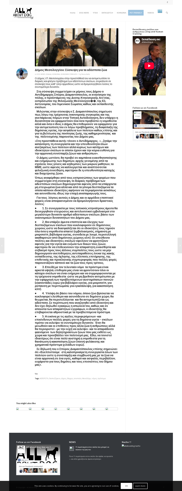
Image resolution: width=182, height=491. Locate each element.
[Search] (167, 12)
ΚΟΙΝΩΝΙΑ (56, 74)
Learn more (140, 486)
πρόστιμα (102, 378)
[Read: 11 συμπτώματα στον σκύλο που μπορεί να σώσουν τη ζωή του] (71, 448)
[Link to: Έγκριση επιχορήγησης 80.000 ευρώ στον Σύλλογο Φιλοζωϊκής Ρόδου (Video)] (112, 412)
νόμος (94, 378)
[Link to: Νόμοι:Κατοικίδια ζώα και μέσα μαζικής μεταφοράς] (48, 412)
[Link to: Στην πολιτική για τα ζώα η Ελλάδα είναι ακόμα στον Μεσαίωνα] (73, 410)
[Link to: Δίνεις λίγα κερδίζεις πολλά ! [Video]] (86, 410)
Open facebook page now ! (148, 126)
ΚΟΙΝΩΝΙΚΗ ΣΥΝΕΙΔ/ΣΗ (69, 74)
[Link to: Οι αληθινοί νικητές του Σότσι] (22, 411)
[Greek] (160, 12)
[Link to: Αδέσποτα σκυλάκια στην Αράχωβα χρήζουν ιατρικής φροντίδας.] (60, 411)
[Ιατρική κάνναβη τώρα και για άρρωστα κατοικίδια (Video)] (180, 245)
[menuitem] (72, 12)
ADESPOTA (44, 378)
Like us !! (24, 460)
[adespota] (76, 47)
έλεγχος (70, 378)
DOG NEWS (41, 74)
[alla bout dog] (24, 12)
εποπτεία (77, 378)
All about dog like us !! (38, 447)
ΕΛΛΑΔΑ (48, 74)
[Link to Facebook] (167, 2)
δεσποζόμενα (54, 378)
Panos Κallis (85, 74)
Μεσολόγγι (86, 378)
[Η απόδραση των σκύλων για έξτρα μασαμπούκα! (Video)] (2, 245)
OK (126, 486)
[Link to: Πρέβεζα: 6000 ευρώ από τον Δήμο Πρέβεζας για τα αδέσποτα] (35, 412)
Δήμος (63, 378)
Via (36, 373)
